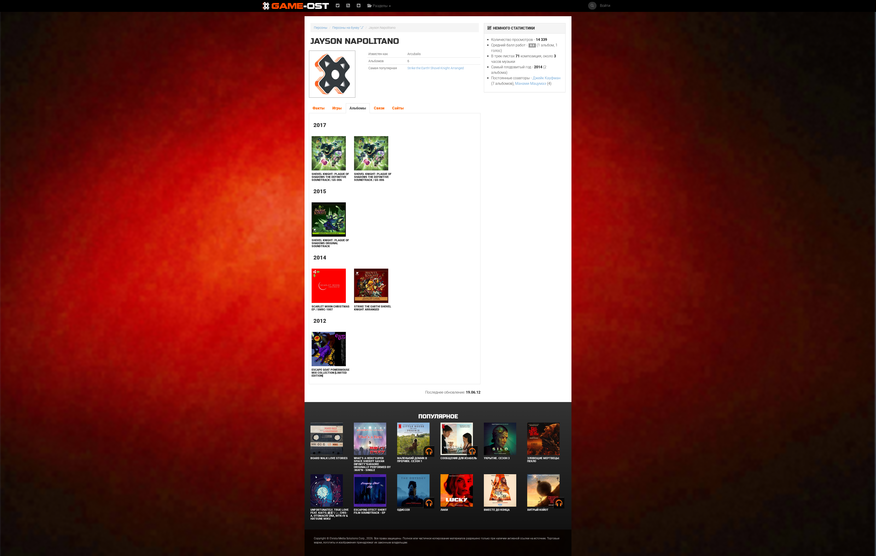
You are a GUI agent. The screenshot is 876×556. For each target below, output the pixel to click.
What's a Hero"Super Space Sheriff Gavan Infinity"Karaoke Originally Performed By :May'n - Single (372, 464)
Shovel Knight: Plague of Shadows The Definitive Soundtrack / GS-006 (330, 177)
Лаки (444, 509)
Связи (379, 108)
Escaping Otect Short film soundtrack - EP (370, 511)
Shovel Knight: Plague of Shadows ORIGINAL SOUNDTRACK (330, 243)
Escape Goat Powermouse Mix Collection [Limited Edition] (330, 372)
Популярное (438, 416)
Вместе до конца (497, 509)
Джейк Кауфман (547, 78)
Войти (605, 5)
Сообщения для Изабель (459, 458)
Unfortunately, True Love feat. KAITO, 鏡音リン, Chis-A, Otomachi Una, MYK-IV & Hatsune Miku (329, 514)
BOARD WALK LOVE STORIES (329, 458)
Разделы (379, 6)
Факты (319, 108)
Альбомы (357, 108)
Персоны (320, 27)
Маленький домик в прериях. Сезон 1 (412, 460)
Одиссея (403, 509)
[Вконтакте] (358, 6)
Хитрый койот (537, 509)
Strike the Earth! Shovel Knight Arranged (435, 68)
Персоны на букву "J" (348, 27)
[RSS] (348, 6)
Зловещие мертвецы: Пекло (543, 460)
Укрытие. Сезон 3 (497, 458)
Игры (337, 108)
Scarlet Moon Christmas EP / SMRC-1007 (330, 308)
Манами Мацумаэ (530, 83)
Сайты (398, 108)
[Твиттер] (337, 6)
